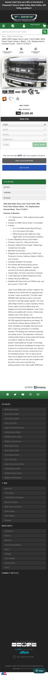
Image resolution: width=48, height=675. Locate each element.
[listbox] (24, 124)
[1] (22, 174)
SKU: (21, 105)
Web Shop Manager (27, 668)
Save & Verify (40, 145)
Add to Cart (24, 168)
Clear (6, 145)
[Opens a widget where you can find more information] (39, 671)
